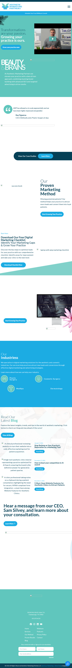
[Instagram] (34, 624)
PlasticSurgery (13, 379)
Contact (39, 637)
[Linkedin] (38, 624)
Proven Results (30, 637)
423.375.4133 (36, 618)
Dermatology (57, 389)
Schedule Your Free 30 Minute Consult (36, 13)
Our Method (29, 634)
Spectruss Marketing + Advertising (51, 665)
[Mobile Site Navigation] (69, 6)
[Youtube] (41, 624)
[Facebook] (31, 624)
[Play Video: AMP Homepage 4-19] (52, 38)
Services (27, 631)
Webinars (40, 628)
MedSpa (20, 389)
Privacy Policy (41, 634)
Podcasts (40, 631)
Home (27, 628)
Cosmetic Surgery (52, 379)
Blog (26, 640)
